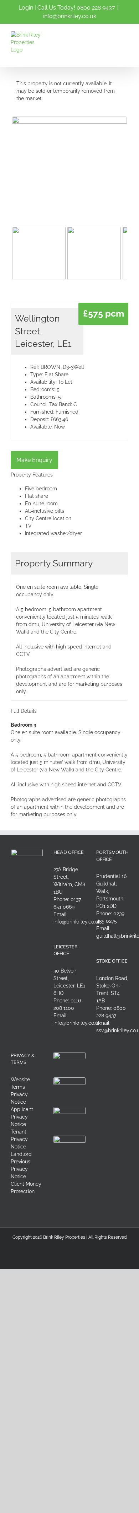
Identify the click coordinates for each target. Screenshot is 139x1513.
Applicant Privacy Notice (22, 1117)
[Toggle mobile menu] (125, 35)
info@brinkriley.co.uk (69, 16)
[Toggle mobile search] (112, 35)
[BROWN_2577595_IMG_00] (69, 160)
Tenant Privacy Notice (19, 1139)
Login (26, 7)
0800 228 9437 (96, 7)
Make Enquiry (34, 460)
